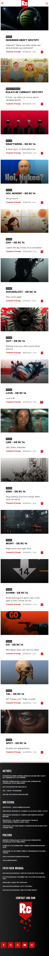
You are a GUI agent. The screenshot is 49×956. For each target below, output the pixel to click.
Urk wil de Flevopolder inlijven (15, 794)
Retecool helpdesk (13, 89)
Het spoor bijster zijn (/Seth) (15, 787)
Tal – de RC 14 (15, 694)
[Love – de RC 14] (24, 371)
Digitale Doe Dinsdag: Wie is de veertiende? (20, 890)
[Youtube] (25, 945)
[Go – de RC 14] (24, 623)
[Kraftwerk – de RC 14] (24, 122)
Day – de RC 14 (15, 242)
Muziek (8, 37)
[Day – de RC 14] (24, 221)
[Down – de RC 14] (24, 571)
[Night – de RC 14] (24, 522)
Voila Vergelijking (10, 860)
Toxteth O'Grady (13, 52)
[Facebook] (3, 945)
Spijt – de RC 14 (16, 743)
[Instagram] (10, 945)
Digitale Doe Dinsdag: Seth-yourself (17, 886)
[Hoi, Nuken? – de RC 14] (24, 172)
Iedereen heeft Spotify (22, 40)
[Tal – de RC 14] (24, 672)
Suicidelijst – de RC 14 (21, 291)
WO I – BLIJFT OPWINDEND (12, 791)
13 (42, 402)
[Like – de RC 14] (24, 421)
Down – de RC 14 (17, 592)
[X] (18, 945)
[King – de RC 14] (24, 470)
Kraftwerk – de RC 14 (21, 144)
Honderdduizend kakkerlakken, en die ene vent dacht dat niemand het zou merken (24, 777)
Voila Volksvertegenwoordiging (16, 857)
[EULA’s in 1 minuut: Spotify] (24, 70)
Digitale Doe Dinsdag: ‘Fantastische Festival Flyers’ (23, 873)
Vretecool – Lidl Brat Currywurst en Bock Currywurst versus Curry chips (20, 821)
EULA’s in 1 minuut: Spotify (24, 92)
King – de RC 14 (15, 491)
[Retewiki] (32, 945)
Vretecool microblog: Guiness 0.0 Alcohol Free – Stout (25, 811)
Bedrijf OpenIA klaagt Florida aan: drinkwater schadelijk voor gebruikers (22, 782)
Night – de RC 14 (16, 543)
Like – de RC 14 (15, 442)
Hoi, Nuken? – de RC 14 (21, 193)
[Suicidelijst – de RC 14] (24, 270)
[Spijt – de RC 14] (24, 722)
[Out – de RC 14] (24, 319)
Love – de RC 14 (16, 393)
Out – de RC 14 (15, 341)
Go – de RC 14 (14, 644)
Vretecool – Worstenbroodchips (16, 807)
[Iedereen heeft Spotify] (24, 18)
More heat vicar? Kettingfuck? (15, 882)
